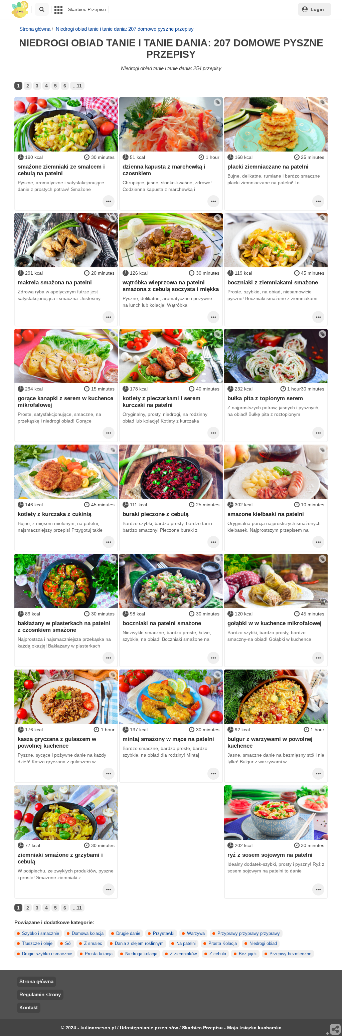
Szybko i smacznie (40, 933)
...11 (77, 85)
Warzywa (196, 933)
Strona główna (34, 29)
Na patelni (186, 943)
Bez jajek (248, 954)
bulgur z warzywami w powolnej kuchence (270, 742)
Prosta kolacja (99, 954)
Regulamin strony (40, 994)
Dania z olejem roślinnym (139, 943)
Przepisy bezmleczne (290, 954)
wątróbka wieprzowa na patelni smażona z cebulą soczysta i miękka (171, 285)
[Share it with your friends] (335, 1029)
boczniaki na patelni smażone (162, 623)
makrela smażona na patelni (55, 282)
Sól (68, 943)
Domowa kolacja (88, 933)
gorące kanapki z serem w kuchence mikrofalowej (65, 401)
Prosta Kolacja (222, 943)
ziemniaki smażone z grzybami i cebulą (60, 858)
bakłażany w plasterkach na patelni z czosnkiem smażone (64, 626)
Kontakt (28, 1007)
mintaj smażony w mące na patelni (168, 739)
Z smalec (93, 943)
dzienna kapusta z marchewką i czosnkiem (164, 170)
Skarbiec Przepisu (87, 9)
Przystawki (163, 933)
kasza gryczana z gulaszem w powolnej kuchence (57, 742)
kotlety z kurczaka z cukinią (54, 514)
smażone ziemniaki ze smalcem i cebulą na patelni (61, 170)
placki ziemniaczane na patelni (268, 167)
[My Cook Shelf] (20, 9)
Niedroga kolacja (141, 954)
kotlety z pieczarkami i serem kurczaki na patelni (161, 401)
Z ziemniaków (183, 954)
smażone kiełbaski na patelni (265, 514)
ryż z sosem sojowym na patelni (270, 855)
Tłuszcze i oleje (37, 943)
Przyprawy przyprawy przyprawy (248, 933)
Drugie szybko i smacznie (47, 954)
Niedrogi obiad (263, 943)
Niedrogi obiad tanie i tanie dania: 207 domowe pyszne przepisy (125, 29)
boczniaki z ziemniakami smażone (272, 282)
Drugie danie (128, 933)
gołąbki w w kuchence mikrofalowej (274, 623)
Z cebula (217, 954)
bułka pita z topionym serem (265, 398)
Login (317, 9)
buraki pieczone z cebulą (155, 514)
